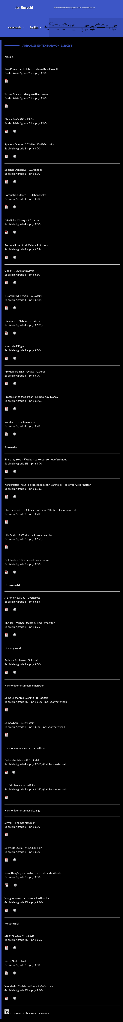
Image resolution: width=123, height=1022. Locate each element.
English (34, 27)
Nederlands (14, 27)
